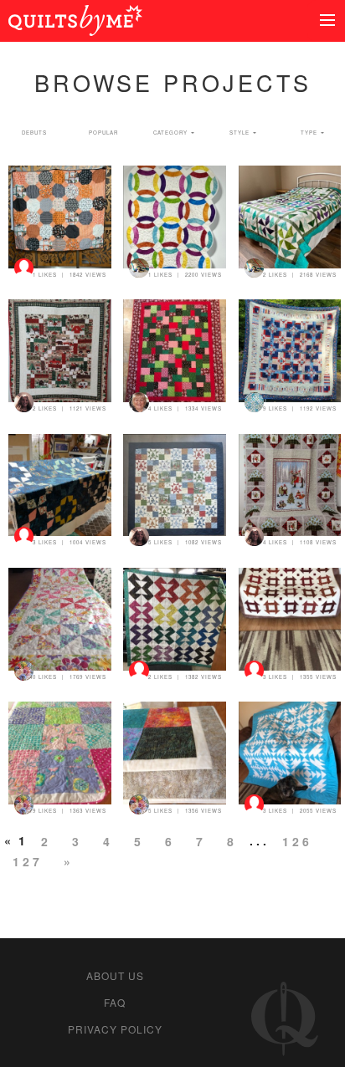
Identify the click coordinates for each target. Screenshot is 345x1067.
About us (115, 975)
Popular (103, 132)
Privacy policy (115, 1029)
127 (28, 861)
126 (297, 841)
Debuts (34, 132)
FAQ (115, 1002)
